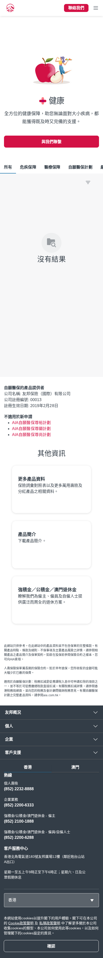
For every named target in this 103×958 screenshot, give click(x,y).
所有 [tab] (8, 167)
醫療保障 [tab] (52, 167)
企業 (9, 739)
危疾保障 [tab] (28, 167)
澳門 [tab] (75, 767)
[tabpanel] (51, 828)
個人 (9, 726)
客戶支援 (13, 752)
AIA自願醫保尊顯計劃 (31, 429)
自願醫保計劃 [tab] (80, 167)
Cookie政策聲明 (21, 923)
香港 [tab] (28, 767)
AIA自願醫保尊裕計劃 (31, 423)
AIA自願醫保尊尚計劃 (31, 435)
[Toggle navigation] (95, 8)
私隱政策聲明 (49, 923)
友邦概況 (13, 712)
